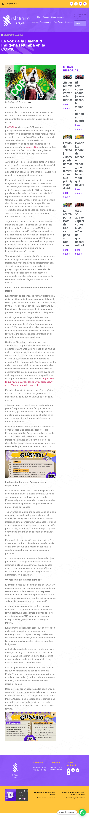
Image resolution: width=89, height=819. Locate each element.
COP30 (12, 127)
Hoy (39, 17)
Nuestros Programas (40, 22)
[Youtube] (80, 4)
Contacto (69, 22)
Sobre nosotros (57, 17)
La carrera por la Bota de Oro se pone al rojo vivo (68, 228)
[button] (82, 812)
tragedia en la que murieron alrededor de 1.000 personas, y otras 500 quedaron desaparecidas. (29, 381)
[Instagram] (76, 4)
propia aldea (32, 147)
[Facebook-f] (71, 4)
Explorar (46, 17)
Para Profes (58, 22)
